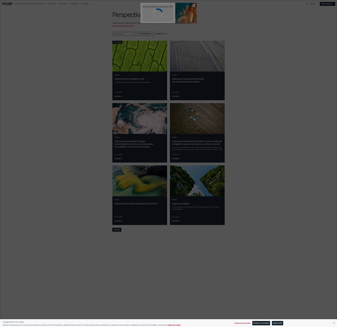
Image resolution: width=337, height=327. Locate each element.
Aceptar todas (277, 323)
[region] (168, 323)
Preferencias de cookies (242, 323)
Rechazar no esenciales (261, 323)
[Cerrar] (334, 323)
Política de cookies (174, 325)
